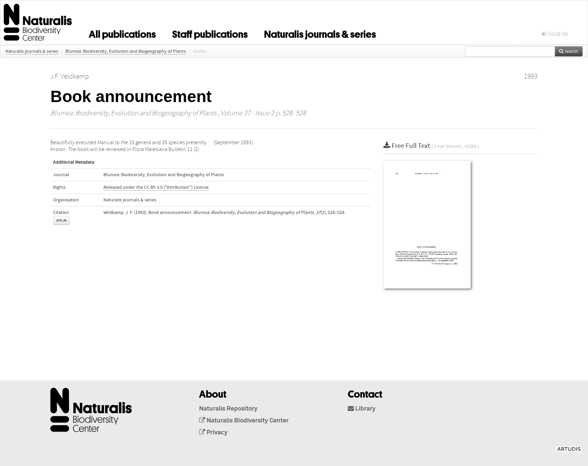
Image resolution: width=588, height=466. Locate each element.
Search (571, 51)
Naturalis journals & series (320, 33)
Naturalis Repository (228, 409)
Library (365, 409)
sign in (557, 34)
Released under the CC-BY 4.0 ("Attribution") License (156, 187)
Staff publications (210, 33)
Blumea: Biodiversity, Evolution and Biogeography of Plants (125, 51)
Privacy (216, 433)
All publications (122, 33)
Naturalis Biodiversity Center (247, 421)
